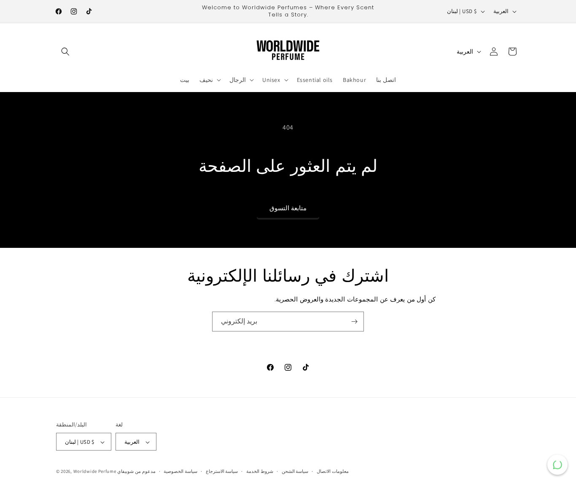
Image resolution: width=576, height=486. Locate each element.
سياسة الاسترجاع (222, 471)
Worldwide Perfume (94, 472)
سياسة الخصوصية (180, 471)
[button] (65, 51)
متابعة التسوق (288, 208)
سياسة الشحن (295, 471)
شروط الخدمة (259, 471)
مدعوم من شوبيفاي (136, 472)
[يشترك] (354, 321)
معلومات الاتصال (333, 471)
